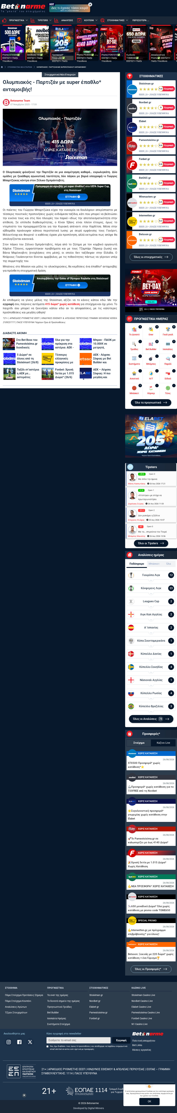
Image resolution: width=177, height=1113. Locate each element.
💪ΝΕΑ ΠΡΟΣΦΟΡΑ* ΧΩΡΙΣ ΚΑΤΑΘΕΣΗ (151, 886)
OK (149, 1101)
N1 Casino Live (139, 1024)
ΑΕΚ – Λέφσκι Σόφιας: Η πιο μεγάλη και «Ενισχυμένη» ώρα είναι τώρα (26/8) (103, 373)
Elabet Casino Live (141, 1006)
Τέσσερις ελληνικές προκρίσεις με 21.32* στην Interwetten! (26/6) (64, 358)
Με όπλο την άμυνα (147, 479)
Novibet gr (145, 102)
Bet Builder (53, 1012)
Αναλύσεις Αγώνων (16, 1006)
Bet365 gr (145, 177)
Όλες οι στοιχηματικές (148, 257)
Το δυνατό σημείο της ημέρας (63, 1001)
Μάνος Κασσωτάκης (136, 484)
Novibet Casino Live (142, 1001)
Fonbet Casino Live (142, 1018)
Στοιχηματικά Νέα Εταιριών (60, 74)
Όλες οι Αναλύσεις (147, 719)
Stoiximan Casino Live (143, 995)
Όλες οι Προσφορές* (148, 969)
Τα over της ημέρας (57, 995)
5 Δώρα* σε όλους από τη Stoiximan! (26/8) (28, 358)
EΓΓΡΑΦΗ (71, 196)
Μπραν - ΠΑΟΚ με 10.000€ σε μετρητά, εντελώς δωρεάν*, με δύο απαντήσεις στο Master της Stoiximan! (104, 343)
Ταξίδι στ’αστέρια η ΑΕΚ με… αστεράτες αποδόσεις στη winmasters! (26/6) (28, 373)
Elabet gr (94, 1006)
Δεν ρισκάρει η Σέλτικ (149, 515)
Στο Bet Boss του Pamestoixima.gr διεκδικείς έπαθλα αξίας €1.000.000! (27, 343)
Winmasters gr (147, 196)
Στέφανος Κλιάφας (136, 520)
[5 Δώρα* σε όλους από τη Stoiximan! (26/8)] (9, 359)
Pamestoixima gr (149, 140)
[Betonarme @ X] (30, 1042)
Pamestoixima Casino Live (146, 1012)
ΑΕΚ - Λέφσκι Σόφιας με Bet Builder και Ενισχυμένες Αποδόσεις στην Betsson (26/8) (103, 358)
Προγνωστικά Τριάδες (59, 1006)
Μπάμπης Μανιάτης (136, 536)
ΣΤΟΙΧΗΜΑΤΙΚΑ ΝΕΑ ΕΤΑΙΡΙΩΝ (20, 67)
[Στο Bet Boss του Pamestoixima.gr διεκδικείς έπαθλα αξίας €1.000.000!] (9, 344)
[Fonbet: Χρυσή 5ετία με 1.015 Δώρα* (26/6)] (48, 374)
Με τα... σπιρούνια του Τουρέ (152, 531)
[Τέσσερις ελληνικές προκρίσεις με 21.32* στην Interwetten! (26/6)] (48, 359)
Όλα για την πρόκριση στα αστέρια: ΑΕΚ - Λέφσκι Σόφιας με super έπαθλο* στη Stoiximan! (64, 343)
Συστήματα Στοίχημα (58, 1024)
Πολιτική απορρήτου (143, 1040)
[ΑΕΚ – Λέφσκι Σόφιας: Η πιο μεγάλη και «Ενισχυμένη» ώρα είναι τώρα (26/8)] (86, 374)
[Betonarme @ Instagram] (8, 1042)
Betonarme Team (20, 100)
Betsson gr (145, 234)
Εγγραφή (121, 1040)
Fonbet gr (144, 159)
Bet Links (137, 1045)
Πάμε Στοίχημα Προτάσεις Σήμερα (24, 995)
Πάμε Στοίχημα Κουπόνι (18, 1001)
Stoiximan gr (146, 83)
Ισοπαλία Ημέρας (56, 1018)
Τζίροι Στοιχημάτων (16, 1012)
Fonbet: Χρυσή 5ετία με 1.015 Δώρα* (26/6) (64, 373)
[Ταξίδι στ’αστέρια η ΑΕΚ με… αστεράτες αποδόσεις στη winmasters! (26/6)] (9, 374)
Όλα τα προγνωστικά (148, 402)
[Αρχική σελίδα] (2, 67)
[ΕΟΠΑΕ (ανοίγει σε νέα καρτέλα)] (100, 1091)
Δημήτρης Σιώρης (136, 504)
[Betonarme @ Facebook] (19, 1042)
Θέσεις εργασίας (141, 1049)
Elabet (142, 121)
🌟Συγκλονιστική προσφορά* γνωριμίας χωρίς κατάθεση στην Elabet (147, 814)
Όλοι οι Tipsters (148, 543)
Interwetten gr (147, 215)
